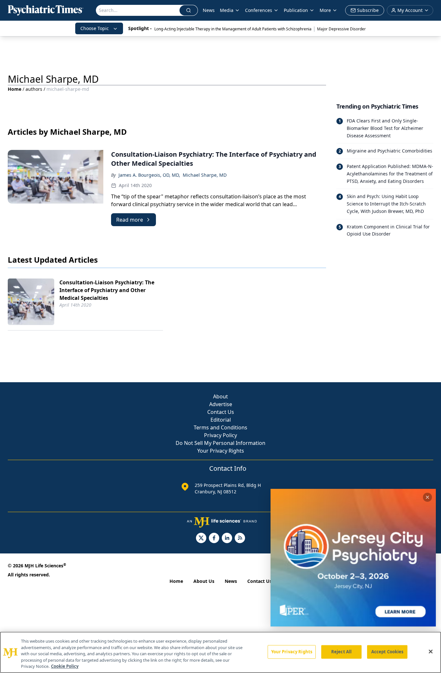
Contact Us (220, 411)
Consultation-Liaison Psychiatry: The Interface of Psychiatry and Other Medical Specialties (106, 290)
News (209, 10)
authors (34, 89)
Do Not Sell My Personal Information (220, 443)
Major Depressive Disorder (341, 29)
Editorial (220, 419)
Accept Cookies (387, 652)
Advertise (220, 404)
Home (14, 89)
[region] (220, 652)
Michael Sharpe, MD (205, 175)
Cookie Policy (64, 666)
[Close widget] (427, 497)
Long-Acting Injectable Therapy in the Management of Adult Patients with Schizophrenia (233, 29)
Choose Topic (94, 28)
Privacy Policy (220, 435)
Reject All (341, 652)
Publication (296, 10)
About (220, 396)
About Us (203, 581)
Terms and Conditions (220, 427)
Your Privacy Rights (220, 450)
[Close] (431, 652)
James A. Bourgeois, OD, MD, (149, 175)
